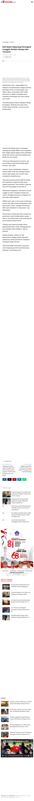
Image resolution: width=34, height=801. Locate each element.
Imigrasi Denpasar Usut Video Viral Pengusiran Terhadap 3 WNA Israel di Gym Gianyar (21, 493)
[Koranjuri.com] (8, 1)
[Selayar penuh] (31, 756)
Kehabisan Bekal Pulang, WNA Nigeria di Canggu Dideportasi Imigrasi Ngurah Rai (20, 500)
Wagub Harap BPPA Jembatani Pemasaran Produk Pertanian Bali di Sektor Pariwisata (25, 468)
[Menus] (32, 2)
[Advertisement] (17, 22)
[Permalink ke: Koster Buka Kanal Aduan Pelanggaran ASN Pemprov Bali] (6, 522)
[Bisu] (28, 756)
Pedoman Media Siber (20, 795)
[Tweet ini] (9, 479)
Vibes (17, 797)
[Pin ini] (14, 479)
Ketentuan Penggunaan (9, 797)
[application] (17, 748)
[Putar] (3, 756)
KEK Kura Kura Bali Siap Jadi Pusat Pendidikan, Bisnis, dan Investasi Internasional (21, 507)
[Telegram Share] (19, 479)
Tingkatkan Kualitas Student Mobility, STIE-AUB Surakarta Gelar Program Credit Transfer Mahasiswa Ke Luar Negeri (9, 470)
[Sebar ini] (4, 479)
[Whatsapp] (24, 479)
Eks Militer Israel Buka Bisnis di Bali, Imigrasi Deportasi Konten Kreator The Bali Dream (21, 514)
